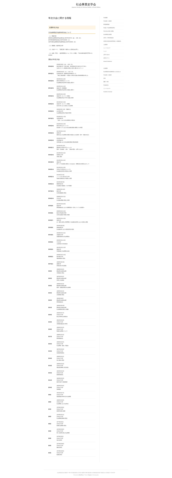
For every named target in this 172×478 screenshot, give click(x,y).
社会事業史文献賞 (107, 34)
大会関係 (105, 68)
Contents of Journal (107, 91)
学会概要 (105, 17)
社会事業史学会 (86, 4)
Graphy (89, 474)
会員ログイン (106, 58)
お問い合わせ (106, 54)
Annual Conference (107, 61)
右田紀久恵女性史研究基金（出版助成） (112, 41)
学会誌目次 (106, 85)
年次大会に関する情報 (108, 31)
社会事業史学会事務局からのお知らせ (112, 71)
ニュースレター (107, 47)
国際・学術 (106, 81)
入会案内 (105, 44)
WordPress (81, 474)
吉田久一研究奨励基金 (108, 37)
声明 (104, 78)
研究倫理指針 (106, 24)
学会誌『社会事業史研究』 (109, 27)
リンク (104, 51)
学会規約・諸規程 (107, 21)
